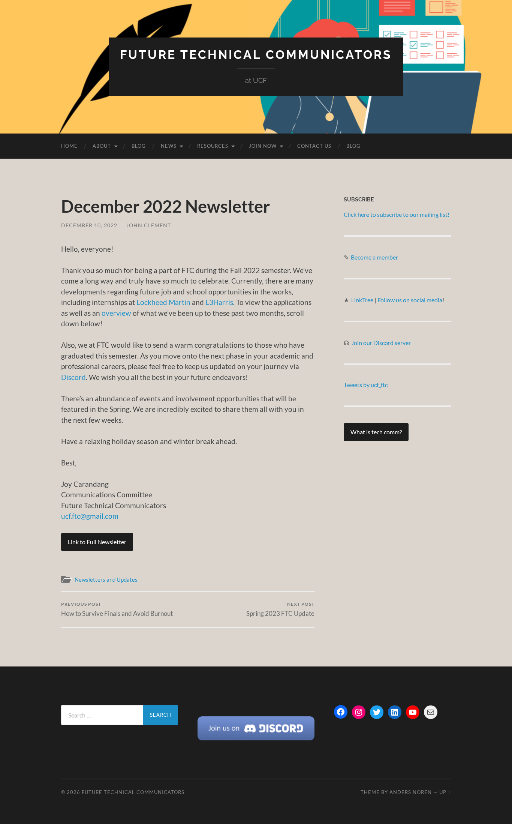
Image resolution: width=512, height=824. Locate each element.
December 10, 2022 (89, 225)
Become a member (374, 257)
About (102, 146)
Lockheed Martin (163, 302)
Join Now (263, 146)
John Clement (148, 225)
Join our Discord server (381, 342)
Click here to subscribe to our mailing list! (396, 214)
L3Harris (219, 302)
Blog (139, 146)
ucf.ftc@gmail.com (89, 516)
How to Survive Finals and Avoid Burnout (117, 609)
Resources (212, 146)
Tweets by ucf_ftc (366, 384)
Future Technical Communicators (256, 55)
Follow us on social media (409, 299)
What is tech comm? (376, 431)
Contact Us (314, 146)
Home (69, 146)
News (169, 146)
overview (116, 313)
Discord (73, 377)
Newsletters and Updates (106, 579)
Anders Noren (410, 792)
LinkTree (362, 299)
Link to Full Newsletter (97, 541)
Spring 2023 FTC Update (280, 609)
